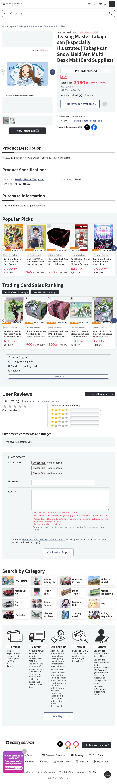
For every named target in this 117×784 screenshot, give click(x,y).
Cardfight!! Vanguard (22, 361)
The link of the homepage (71, 772)
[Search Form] (105, 4)
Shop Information (46, 772)
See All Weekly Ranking (15, 292)
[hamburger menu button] (112, 4)
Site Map (93, 772)
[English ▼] (89, 3)
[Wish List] (95, 3)
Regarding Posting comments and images (41, 401)
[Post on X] (87, 127)
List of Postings (99, 393)
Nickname (14, 481)
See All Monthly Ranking (44, 292)
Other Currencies (67, 87)
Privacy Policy (26, 772)
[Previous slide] (3, 248)
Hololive (15, 370)
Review (12, 491)
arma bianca (78, 116)
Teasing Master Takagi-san (87, 120)
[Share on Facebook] (94, 127)
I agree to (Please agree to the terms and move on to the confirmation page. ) (59, 541)
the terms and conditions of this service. (43, 539)
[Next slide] (52, 72)
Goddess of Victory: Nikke (25, 366)
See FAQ (57, 716)
